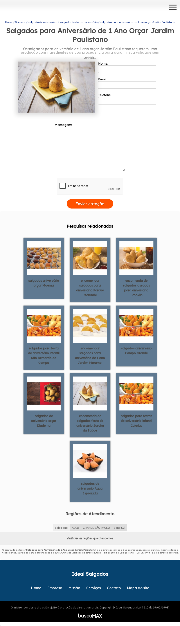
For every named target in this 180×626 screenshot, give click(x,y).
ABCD (75, 527)
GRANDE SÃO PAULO (96, 527)
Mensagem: (64, 125)
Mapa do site (138, 588)
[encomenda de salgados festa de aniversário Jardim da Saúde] (90, 393)
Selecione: (61, 527)
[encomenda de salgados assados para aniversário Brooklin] (136, 258)
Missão (74, 588)
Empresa (54, 588)
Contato (114, 588)
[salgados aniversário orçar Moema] (44, 258)
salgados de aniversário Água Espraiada (90, 488)
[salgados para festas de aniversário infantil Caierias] (136, 393)
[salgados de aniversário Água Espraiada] (90, 461)
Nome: (103, 63)
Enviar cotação (90, 203)
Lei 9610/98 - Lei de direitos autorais (157, 552)
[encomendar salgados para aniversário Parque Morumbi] (90, 258)
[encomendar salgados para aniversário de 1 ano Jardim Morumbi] (90, 325)
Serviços (93, 588)
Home (36, 588)
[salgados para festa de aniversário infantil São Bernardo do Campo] (44, 325)
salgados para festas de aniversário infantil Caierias (136, 421)
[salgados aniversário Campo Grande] (136, 325)
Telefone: (105, 95)
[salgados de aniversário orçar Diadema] (44, 393)
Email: (103, 79)
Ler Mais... (90, 57)
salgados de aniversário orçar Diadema (43, 421)
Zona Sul (119, 527)
